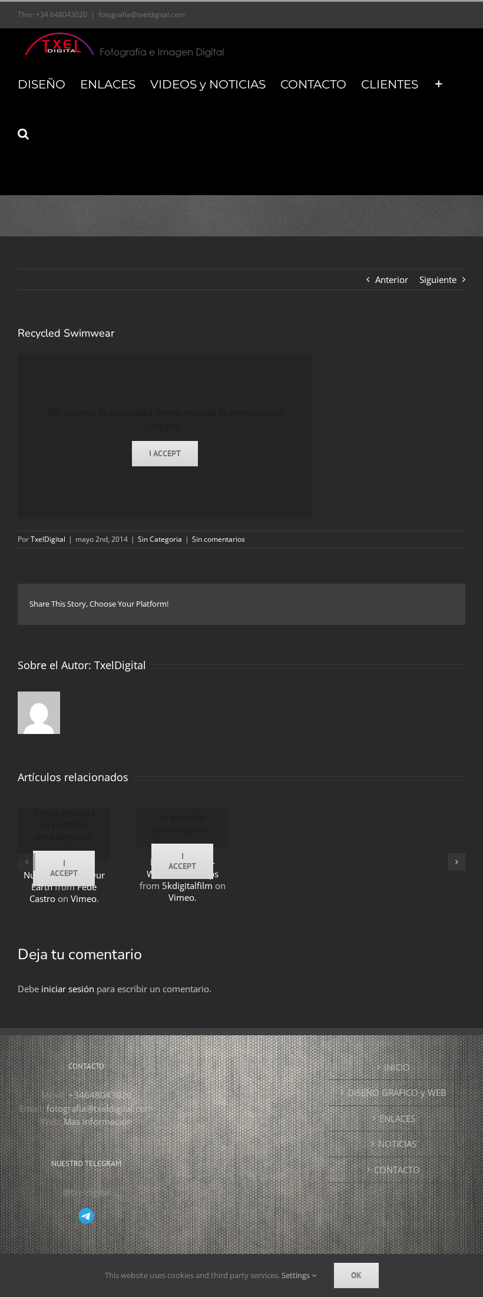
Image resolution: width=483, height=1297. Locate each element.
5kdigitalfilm (187, 885)
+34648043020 (100, 1095)
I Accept (165, 453)
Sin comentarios (218, 539)
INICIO (397, 1067)
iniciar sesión (69, 989)
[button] (23, 133)
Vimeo (84, 898)
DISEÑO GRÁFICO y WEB (397, 1092)
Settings (297, 1275)
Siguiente (437, 279)
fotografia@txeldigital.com (141, 14)
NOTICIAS (397, 1144)
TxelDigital (48, 539)
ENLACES (397, 1118)
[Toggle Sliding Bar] (439, 83)
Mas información (98, 1121)
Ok (356, 1275)
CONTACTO (397, 1170)
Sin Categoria (160, 539)
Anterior (391, 279)
